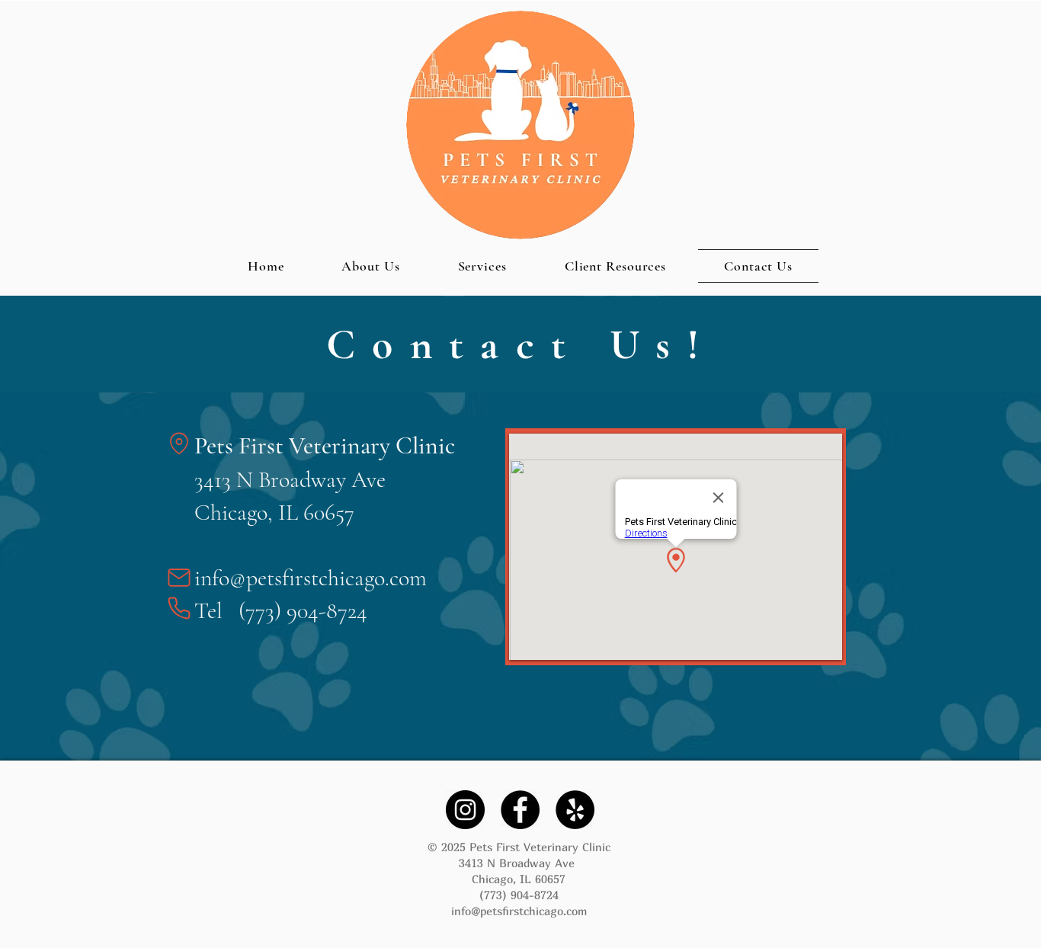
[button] (615, 266)
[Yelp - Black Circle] (575, 809)
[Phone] (179, 608)
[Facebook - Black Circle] (520, 809)
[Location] (179, 443)
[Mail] (179, 577)
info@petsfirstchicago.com (310, 578)
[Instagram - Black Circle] (465, 809)
